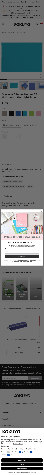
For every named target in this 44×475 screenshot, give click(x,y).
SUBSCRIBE (22, 256)
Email (6, 249)
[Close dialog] (41, 211)
